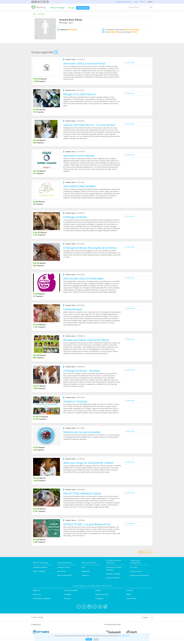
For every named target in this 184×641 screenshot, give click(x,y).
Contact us (85, 575)
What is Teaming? (58, 7)
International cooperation (41, 598)
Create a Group (83, 8)
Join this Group (130, 63)
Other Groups (131, 598)
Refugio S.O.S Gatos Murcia (79, 94)
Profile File (41, 14)
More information (124, 636)
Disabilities (67, 594)
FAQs (83, 567)
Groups (71, 7)
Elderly (128, 594)
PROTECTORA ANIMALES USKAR (82, 493)
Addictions (36, 590)
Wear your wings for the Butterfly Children (88, 462)
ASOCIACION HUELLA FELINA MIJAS (83, 278)
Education (67, 598)
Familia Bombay (72, 309)
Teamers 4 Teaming (75, 401)
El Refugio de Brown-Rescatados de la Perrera (90, 248)
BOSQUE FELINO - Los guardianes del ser (87, 524)
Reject (96, 639)
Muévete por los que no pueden (82, 432)
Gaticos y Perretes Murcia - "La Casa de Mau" (89, 125)
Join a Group (146, 552)
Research (129, 590)
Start (34, 14)
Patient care (37, 594)
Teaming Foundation (40, 567)
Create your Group (63, 567)
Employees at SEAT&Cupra (139, 575)
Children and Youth (101, 594)
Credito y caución (136, 571)
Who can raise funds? (64, 575)
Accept (89, 639)
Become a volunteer (113, 578)
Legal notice (85, 571)
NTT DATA (134, 567)
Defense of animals (71, 590)
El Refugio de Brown (75, 217)
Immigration (99, 598)
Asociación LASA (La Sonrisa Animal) (84, 63)
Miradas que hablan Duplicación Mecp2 (86, 340)
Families (98, 590)
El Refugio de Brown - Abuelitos (81, 370)
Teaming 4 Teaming (113, 574)
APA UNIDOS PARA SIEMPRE (79, 186)
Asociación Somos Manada (78, 155)
